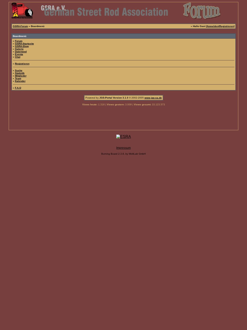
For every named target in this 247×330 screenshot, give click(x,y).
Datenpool (21, 51)
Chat (17, 57)
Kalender (20, 81)
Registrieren (226, 26)
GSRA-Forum (20, 26)
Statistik (20, 73)
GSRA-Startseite (24, 43)
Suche (18, 70)
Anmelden (213, 26)
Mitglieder (21, 75)
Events (19, 54)
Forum (18, 41)
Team (18, 78)
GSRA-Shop (22, 46)
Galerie (19, 49)
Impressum (123, 148)
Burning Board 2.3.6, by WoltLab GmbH (123, 153)
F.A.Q (18, 87)
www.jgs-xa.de (153, 97)
